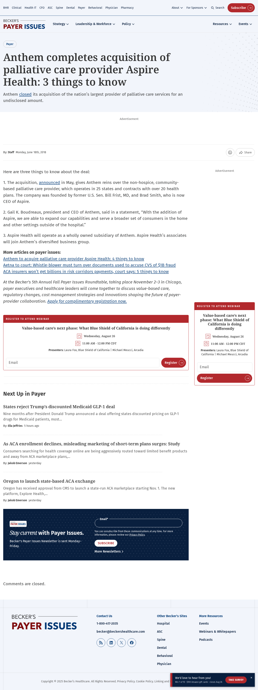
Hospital (163, 623)
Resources (220, 24)
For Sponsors (194, 7)
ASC (50, 7)
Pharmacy (127, 7)
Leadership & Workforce (93, 24)
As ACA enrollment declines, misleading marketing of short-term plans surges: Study (92, 444)
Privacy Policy (137, 534)
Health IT (30, 7)
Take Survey (236, 679)
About (175, 7)
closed (25, 94)
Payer (81, 7)
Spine (59, 7)
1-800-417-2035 (107, 623)
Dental (70, 7)
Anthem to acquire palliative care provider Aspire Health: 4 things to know (73, 258)
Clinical (16, 7)
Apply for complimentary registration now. (87, 301)
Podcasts (206, 640)
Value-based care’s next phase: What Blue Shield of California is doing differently (96, 328)
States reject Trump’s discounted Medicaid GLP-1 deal (59, 406)
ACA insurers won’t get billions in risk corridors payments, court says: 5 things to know (86, 271)
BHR (6, 7)
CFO (42, 7)
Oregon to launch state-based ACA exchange (49, 481)
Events (243, 24)
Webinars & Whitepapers (217, 631)
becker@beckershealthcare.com (121, 631)
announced (49, 182)
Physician (111, 7)
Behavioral (95, 7)
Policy (126, 24)
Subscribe (238, 8)
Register (171, 363)
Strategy (59, 24)
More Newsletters (108, 551)
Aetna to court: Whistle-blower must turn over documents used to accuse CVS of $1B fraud (89, 265)
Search (219, 7)
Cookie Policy (144, 681)
